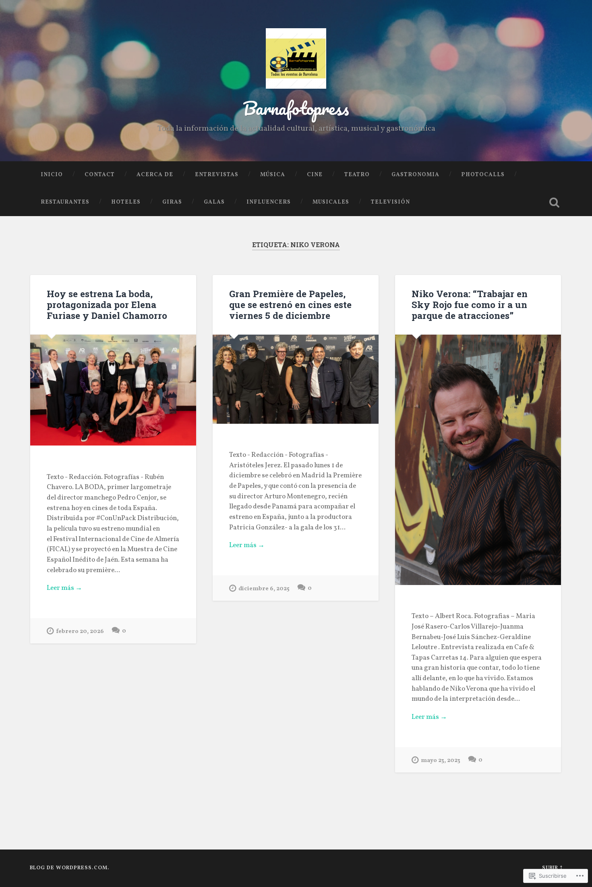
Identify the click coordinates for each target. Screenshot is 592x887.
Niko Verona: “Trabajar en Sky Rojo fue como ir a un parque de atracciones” (470, 304)
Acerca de (155, 175)
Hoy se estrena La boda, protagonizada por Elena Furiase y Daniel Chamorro (107, 304)
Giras (172, 202)
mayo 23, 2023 (440, 760)
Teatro (357, 175)
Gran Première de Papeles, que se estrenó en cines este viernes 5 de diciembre (290, 304)
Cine (315, 175)
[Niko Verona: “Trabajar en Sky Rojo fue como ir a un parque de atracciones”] (478, 460)
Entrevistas (216, 175)
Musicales (331, 202)
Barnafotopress (296, 108)
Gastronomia (415, 175)
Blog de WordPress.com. (70, 868)
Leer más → (64, 588)
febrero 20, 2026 (80, 631)
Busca (554, 202)
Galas (214, 202)
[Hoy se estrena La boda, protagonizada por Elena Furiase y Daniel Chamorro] (113, 390)
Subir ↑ (552, 868)
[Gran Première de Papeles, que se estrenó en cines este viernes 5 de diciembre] (296, 379)
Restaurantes (65, 202)
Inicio (52, 175)
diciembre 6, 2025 (264, 589)
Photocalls (483, 175)
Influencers (268, 202)
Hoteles (126, 202)
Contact (100, 175)
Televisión (390, 202)
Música (272, 175)
